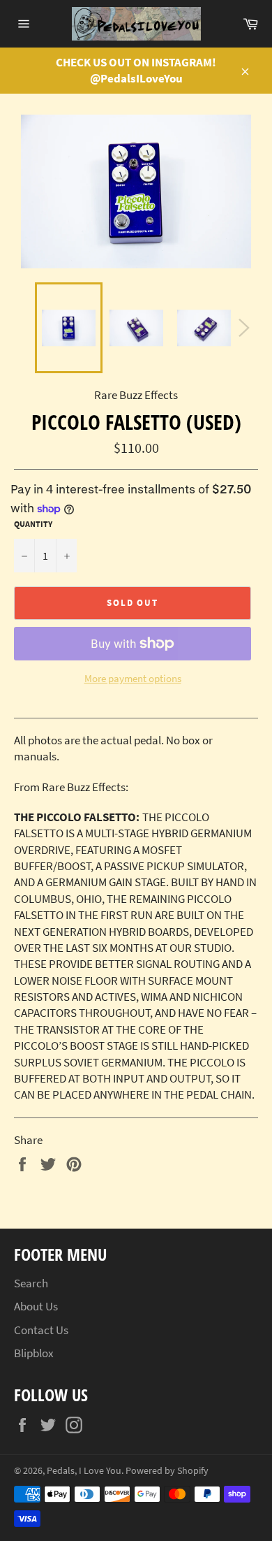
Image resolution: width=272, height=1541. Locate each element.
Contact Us (41, 1330)
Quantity (33, 524)
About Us (36, 1306)
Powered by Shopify (167, 1471)
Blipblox (34, 1353)
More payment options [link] (132, 678)
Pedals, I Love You (84, 1471)
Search (31, 1283)
